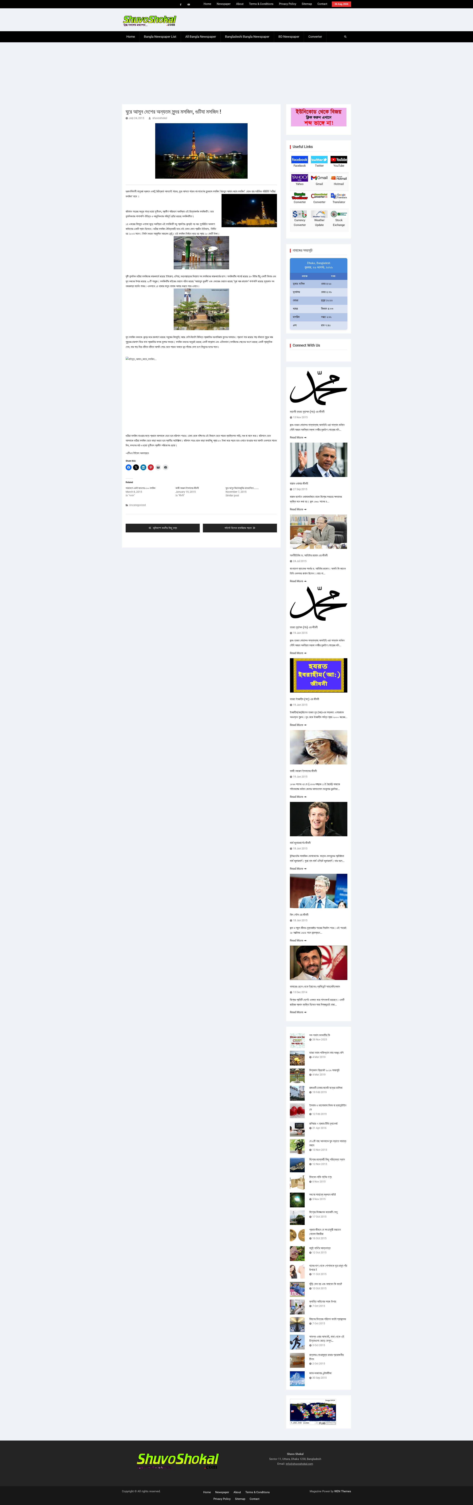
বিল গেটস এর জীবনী (299, 914)
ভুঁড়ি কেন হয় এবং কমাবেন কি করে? (325, 1284)
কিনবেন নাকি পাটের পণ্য (320, 1177)
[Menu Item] (180, 4)
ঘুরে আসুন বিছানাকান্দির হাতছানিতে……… (242, 488)
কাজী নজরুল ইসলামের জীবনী (187, 488)
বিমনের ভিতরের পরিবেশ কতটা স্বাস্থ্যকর (327, 1319)
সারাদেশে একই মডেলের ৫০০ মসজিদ (140, 488)
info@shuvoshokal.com (299, 1463)
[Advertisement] (236, 70)
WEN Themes (342, 1491)
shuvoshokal (159, 118)
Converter (315, 36)
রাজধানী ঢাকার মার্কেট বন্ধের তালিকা (325, 1088)
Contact (322, 4)
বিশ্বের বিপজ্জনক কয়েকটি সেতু (323, 1212)
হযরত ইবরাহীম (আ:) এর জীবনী (304, 699)
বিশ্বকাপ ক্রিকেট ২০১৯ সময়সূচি (324, 1070)
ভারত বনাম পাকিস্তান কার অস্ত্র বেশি (326, 1052)
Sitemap (307, 4)
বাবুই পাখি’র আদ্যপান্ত (320, 1248)
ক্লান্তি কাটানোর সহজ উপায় (322, 1301)
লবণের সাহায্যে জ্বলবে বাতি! (322, 1194)
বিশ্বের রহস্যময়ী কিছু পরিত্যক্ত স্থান (327, 1159)
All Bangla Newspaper (200, 36)
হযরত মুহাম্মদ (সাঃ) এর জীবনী (304, 627)
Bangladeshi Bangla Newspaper (247, 36)
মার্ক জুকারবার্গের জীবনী (300, 843)
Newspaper (224, 4)
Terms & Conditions (261, 4)
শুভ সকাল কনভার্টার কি (319, 1035)
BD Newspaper (288, 36)
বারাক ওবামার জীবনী (299, 483)
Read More (296, 437)
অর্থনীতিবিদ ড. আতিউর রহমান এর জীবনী (309, 555)
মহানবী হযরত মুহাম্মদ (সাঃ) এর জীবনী (307, 411)
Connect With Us (306, 345)
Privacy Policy (287, 4)
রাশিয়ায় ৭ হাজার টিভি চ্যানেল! (323, 1123)
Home (207, 4)
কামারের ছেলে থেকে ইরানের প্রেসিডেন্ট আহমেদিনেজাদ (315, 986)
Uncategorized (137, 505)
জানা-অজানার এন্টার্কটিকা (320, 1373)
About (240, 4)
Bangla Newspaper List (160, 36)
